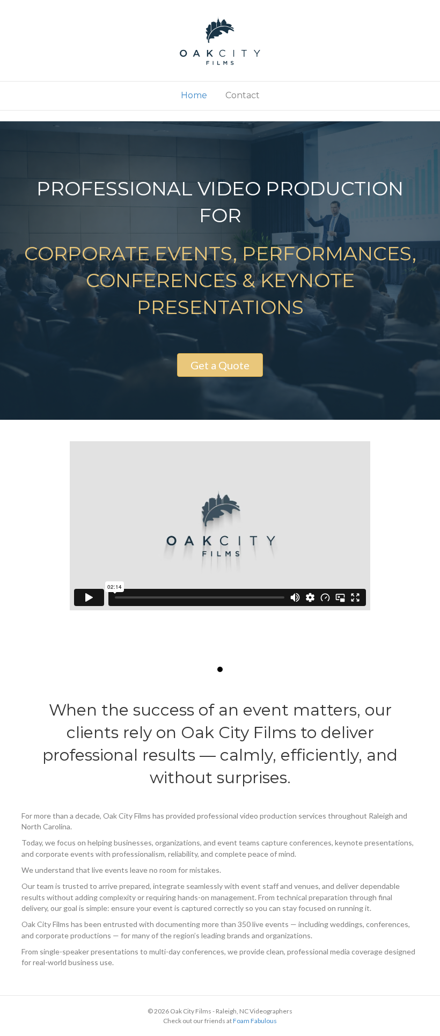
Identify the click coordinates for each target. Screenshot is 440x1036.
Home (194, 95)
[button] (220, 365)
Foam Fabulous (255, 1021)
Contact (242, 95)
